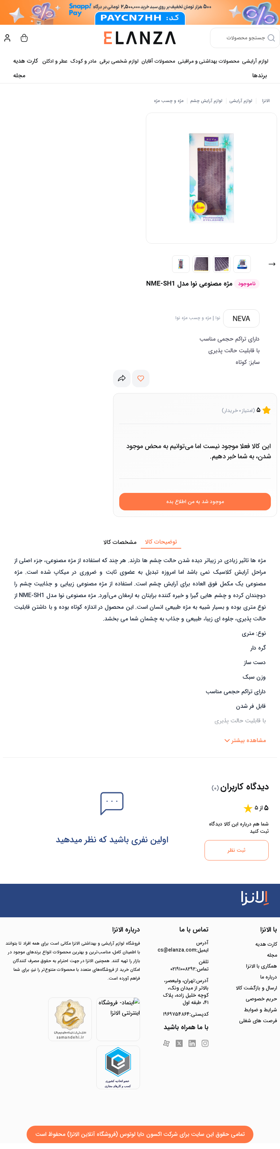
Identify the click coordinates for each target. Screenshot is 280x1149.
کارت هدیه (266, 944)
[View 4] (242, 264)
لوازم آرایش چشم (206, 101)
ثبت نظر (236, 850)
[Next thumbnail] (272, 264)
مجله (19, 75)
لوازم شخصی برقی (119, 61)
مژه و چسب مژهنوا (193, 318)
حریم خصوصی (261, 999)
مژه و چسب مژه (168, 101)
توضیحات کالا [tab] (161, 541)
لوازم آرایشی (255, 61)
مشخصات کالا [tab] (120, 542)
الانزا (266, 101)
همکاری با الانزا (261, 966)
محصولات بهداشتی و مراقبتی (208, 61)
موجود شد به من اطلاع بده (195, 502)
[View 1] (181, 264)
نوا (217, 318)
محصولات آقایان (158, 61)
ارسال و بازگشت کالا (256, 988)
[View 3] (221, 264)
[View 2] (201, 264)
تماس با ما (194, 930)
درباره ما (268, 977)
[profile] (7, 37)
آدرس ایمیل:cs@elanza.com (186, 946)
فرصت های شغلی (258, 1020)
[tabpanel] (140, 648)
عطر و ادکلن (54, 61)
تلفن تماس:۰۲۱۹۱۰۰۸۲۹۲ (189, 965)
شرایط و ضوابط (260, 1009)
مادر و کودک (83, 61)
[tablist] (140, 542)
